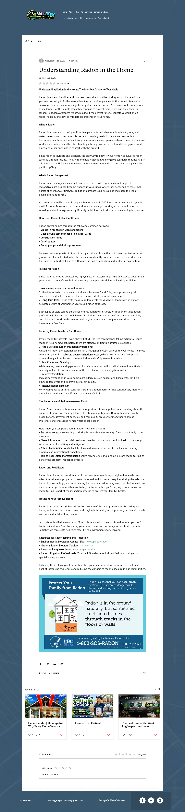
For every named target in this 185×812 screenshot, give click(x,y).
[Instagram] (160, 800)
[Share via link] (61, 664)
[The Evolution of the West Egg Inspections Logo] (139, 706)
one (39, 41)
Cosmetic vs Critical (88, 723)
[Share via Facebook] (40, 664)
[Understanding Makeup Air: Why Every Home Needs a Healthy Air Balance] (45, 706)
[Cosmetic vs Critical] (92, 706)
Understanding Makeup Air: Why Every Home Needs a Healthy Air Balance (45, 724)
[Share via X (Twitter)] (47, 664)
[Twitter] (151, 800)
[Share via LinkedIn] (54, 664)
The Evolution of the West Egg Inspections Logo (138, 724)
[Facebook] (142, 800)
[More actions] (144, 61)
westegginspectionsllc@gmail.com (65, 800)
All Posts (28, 41)
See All (157, 689)
